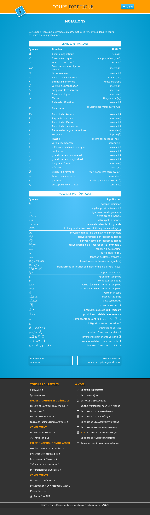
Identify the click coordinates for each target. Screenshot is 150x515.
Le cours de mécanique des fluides (99, 427)
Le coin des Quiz (89, 395)
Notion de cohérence (41, 480)
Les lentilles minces (40, 416)
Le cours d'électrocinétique (95, 416)
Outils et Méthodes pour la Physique (100, 406)
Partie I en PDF (41, 437)
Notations (39, 395)
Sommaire (35, 389)
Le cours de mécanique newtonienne (100, 422)
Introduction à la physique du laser (49, 485)
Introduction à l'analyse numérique (100, 443)
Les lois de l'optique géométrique (47, 406)
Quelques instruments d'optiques (47, 422)
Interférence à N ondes (42, 459)
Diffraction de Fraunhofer (44, 469)
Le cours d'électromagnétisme (97, 411)
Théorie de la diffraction (43, 464)
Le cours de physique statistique (98, 437)
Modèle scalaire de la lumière (46, 448)
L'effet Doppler (38, 491)
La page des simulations (93, 400)
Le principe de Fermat (41, 432)
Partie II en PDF (42, 496)
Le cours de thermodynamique (99, 432)
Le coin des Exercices (92, 389)
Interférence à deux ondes (44, 453)
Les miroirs (36, 411)
